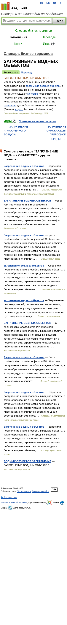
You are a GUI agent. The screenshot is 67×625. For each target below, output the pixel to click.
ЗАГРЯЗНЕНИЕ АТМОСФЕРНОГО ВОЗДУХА (16, 130)
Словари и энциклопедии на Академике (32, 14)
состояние (10, 105)
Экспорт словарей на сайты (14, 502)
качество (32, 93)
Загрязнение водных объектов (24, 165)
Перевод (26, 72)
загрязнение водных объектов (24, 265)
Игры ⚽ (49, 43)
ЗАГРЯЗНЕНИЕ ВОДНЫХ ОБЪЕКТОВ (27, 200)
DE (48, 2)
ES (55, 2)
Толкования (18, 37)
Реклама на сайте (40, 491)
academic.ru (14, 6)
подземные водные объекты (42, 85)
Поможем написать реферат (37, 121)
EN (41, 2)
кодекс (19, 109)
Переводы (49, 37)
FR (61, 2)
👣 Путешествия (9, 497)
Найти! (59, 20)
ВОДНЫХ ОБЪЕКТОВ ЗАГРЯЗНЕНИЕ (27, 461)
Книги (18, 43)
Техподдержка (24, 491)
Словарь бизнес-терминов (33, 30)
